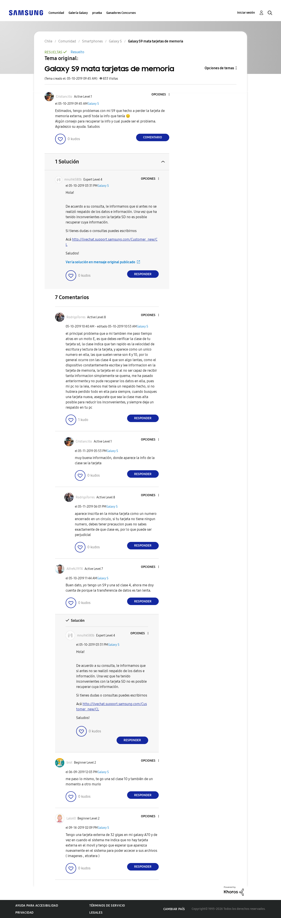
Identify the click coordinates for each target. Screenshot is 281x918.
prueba (97, 13)
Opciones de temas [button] (219, 68)
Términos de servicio (107, 905)
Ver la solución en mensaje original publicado (100, 262)
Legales (96, 912)
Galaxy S (93, 104)
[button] (161, 95)
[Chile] (26, 12)
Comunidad (56, 13)
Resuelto (77, 52)
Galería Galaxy (78, 13)
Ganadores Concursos (121, 13)
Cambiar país (174, 909)
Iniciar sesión (246, 13)
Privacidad (24, 912)
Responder (142, 274)
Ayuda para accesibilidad (36, 905)
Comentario (152, 137)
